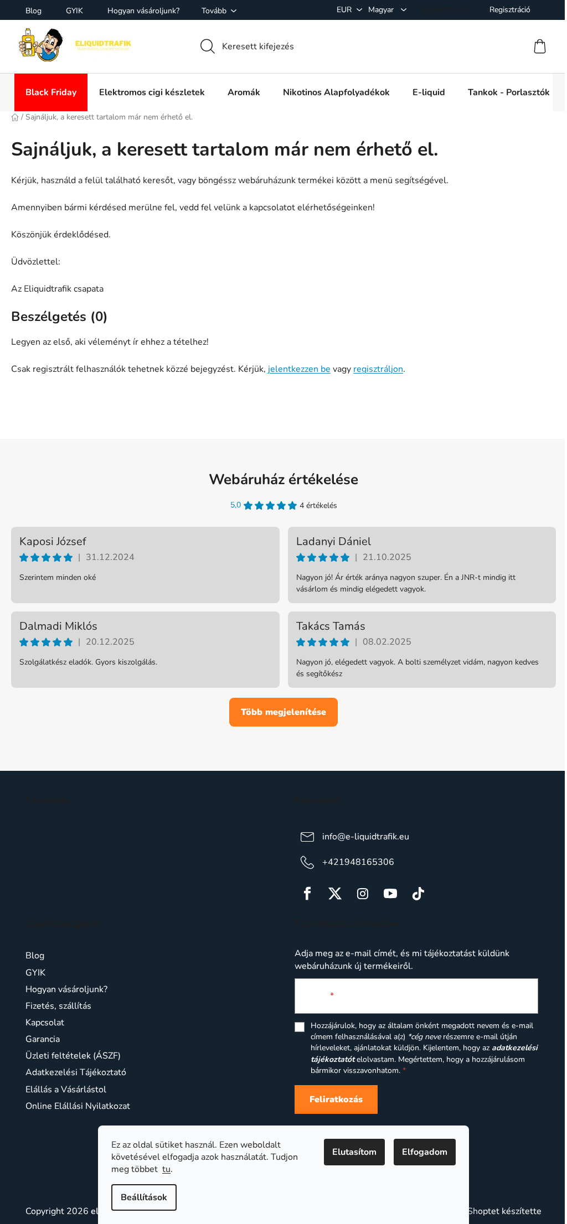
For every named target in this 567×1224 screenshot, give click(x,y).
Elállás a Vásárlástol (65, 1089)
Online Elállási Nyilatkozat (77, 1106)
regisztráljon (378, 369)
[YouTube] (390, 893)
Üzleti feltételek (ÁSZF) (73, 1056)
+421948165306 (358, 862)
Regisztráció (509, 9)
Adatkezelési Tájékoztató (75, 1072)
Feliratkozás (336, 1099)
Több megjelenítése (283, 712)
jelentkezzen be (299, 369)
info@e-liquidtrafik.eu (365, 837)
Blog (33, 11)
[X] (335, 893)
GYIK (74, 11)
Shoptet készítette (504, 1211)
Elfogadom (424, 1152)
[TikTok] (418, 893)
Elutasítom (354, 1152)
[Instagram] (362, 893)
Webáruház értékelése (283, 479)
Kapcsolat (44, 1022)
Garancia (42, 1039)
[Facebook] (307, 893)
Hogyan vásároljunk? (143, 11)
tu (166, 1169)
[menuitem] (50, 92)
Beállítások (144, 1197)
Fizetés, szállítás (58, 1006)
